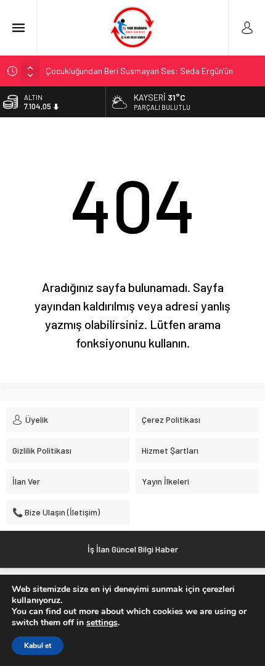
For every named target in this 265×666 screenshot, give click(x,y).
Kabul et (37, 646)
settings (102, 622)
